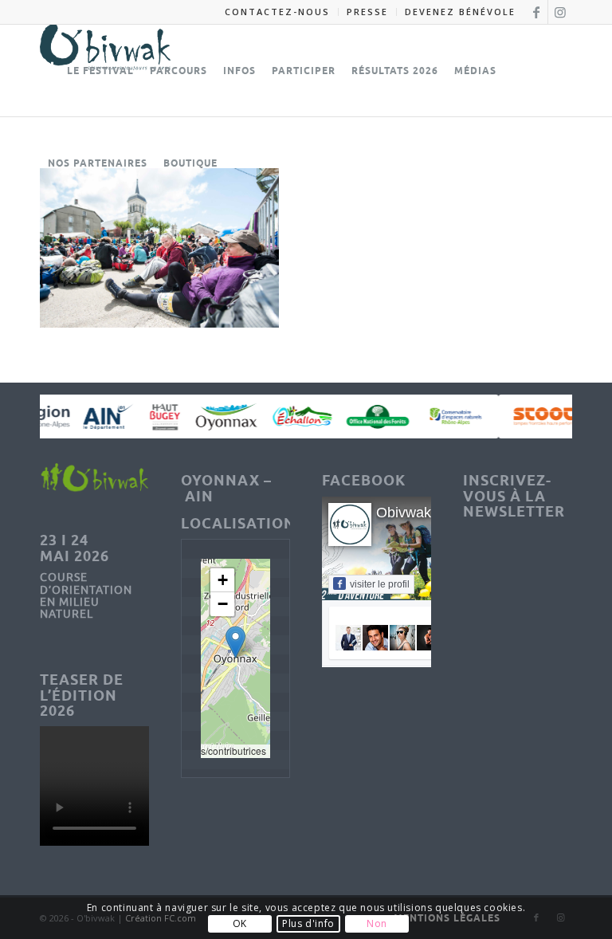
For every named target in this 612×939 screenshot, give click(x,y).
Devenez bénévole (460, 12)
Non (377, 923)
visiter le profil (380, 584)
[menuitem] (278, 12)
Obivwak (403, 513)
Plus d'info (308, 923)
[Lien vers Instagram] (560, 12)
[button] (235, 642)
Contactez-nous (277, 12)
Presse (367, 12)
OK (240, 923)
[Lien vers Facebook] (535, 12)
